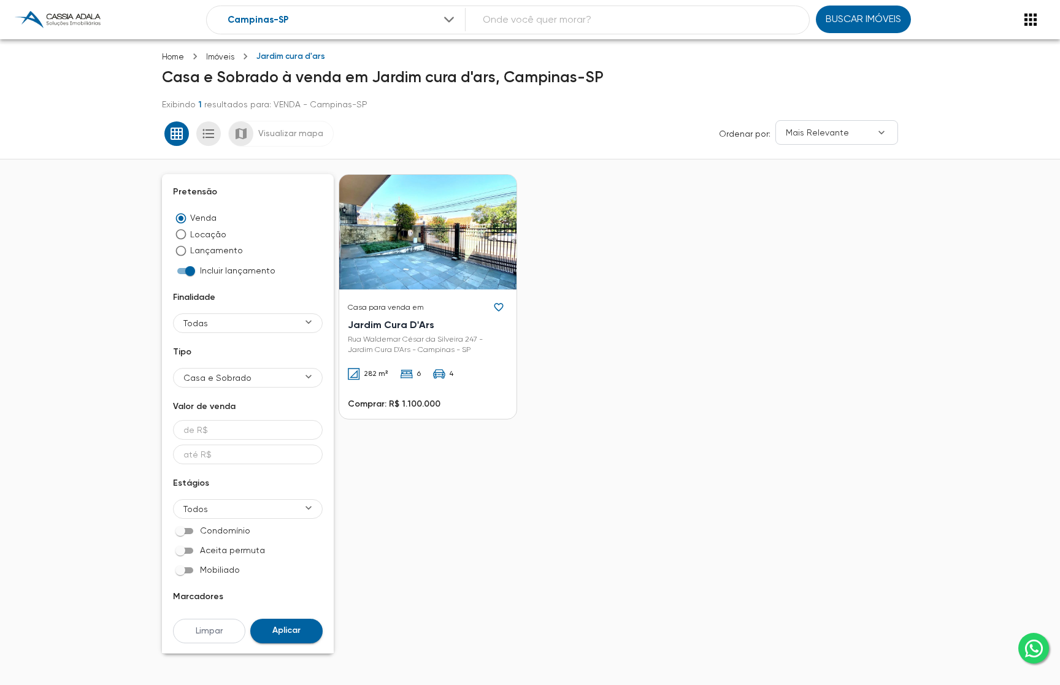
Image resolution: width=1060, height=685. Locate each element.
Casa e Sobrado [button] (217, 378)
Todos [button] (195, 509)
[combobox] (342, 19)
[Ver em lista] (208, 133)
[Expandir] (449, 19)
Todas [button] (195, 323)
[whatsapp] (1033, 648)
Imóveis (220, 56)
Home (173, 56)
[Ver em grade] (176, 133)
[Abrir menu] (1030, 19)
